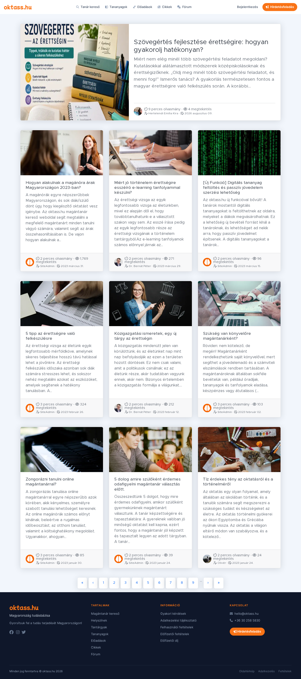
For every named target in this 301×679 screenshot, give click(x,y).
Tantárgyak (99, 627)
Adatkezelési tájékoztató (178, 620)
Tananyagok (118, 7)
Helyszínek (99, 620)
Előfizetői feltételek (174, 634)
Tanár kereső (90, 7)
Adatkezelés (266, 671)
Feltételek (285, 671)
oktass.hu (18, 6)
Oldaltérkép (246, 671)
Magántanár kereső (105, 613)
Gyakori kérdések (173, 613)
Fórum (187, 7)
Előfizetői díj (169, 640)
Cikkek (166, 7)
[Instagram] (18, 632)
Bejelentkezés (247, 7)
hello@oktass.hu (246, 613)
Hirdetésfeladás (282, 7)
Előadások (144, 7)
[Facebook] (11, 632)
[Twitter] (24, 632)
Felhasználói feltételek (176, 627)
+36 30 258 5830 (247, 620)
